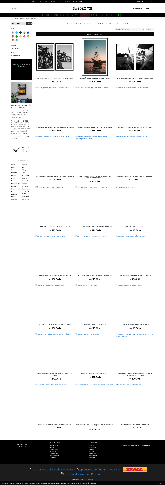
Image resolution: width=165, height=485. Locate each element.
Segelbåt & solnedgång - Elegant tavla (95, 78)
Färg (12, 28)
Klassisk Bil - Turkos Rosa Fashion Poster (55, 324)
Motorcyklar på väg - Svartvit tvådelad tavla (55, 78)
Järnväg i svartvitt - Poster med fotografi (54, 276)
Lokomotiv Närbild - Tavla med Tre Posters (54, 424)
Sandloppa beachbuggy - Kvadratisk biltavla (95, 127)
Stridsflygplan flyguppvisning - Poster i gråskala (55, 127)
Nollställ (30, 23)
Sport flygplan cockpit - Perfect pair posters (135, 78)
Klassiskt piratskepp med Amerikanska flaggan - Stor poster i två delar (135, 374)
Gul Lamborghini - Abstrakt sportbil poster (95, 227)
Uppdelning (15, 49)
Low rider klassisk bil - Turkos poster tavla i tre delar (94, 425)
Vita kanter (15, 55)
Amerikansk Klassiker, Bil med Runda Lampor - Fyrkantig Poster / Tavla (95, 177)
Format (14, 45)
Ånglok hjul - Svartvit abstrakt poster (54, 227)
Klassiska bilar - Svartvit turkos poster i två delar (54, 374)
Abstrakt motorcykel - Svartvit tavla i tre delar (55, 176)
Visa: (147, 29)
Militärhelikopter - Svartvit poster (135, 424)
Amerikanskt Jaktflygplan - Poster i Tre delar (134, 176)
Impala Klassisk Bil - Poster (135, 227)
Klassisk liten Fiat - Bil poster (94, 324)
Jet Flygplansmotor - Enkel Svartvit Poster (95, 276)
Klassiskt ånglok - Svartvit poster (94, 373)
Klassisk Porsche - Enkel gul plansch (135, 324)
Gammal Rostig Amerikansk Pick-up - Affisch (135, 127)
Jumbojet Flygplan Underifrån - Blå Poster (135, 276)
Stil (12, 52)
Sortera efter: (120, 29)
